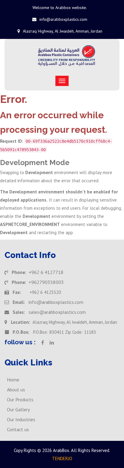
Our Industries (21, 419)
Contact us (18, 429)
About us (16, 390)
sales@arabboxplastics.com (57, 312)
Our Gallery (18, 409)
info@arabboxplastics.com (63, 19)
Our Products (20, 399)
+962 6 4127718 (46, 272)
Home (13, 380)
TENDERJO (62, 458)
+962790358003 (46, 282)
